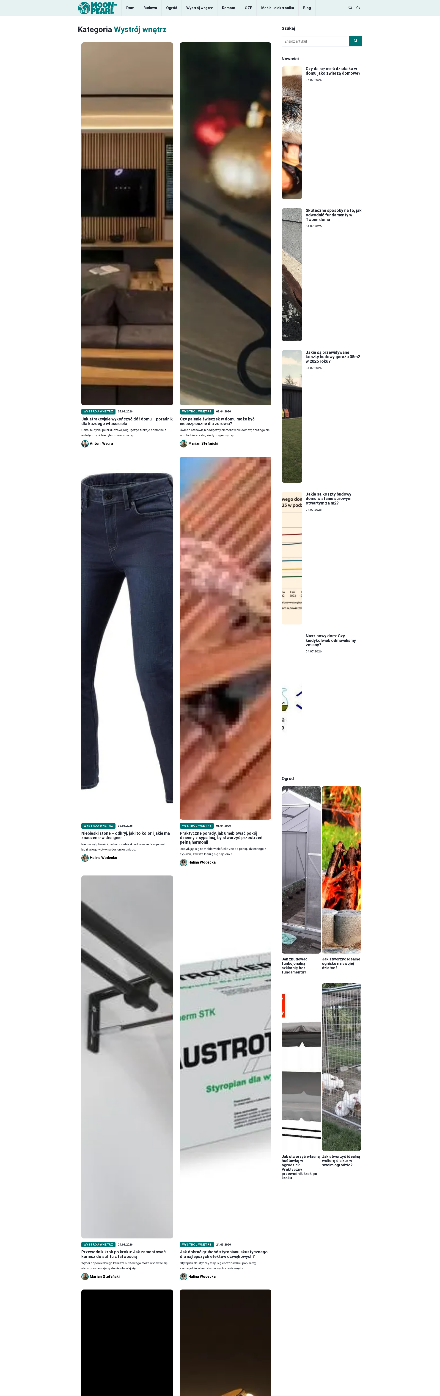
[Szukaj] (355, 41)
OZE (248, 8)
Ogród (171, 8)
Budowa (150, 8)
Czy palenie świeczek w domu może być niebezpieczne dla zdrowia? (217, 421)
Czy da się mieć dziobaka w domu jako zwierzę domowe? (333, 71)
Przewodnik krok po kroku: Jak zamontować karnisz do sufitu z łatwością (123, 1254)
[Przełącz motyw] (358, 8)
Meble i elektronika (277, 8)
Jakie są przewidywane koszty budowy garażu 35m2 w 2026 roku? (333, 357)
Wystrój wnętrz (199, 8)
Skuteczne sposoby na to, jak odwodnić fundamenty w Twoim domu (334, 215)
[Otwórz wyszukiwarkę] (350, 8)
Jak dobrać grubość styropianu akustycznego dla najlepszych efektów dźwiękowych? (224, 1254)
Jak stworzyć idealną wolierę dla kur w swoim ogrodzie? (341, 1160)
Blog (307, 8)
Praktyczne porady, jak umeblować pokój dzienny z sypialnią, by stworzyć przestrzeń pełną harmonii (221, 838)
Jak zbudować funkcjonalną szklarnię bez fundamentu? (295, 965)
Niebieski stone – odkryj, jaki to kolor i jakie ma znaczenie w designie (125, 835)
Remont (229, 8)
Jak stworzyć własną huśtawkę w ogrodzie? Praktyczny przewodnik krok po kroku (301, 1167)
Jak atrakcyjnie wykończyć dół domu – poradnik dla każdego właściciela (127, 421)
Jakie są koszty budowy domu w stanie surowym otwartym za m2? (328, 499)
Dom (130, 8)
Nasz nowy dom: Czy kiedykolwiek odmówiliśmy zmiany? (331, 640)
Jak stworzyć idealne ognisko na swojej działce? (341, 963)
